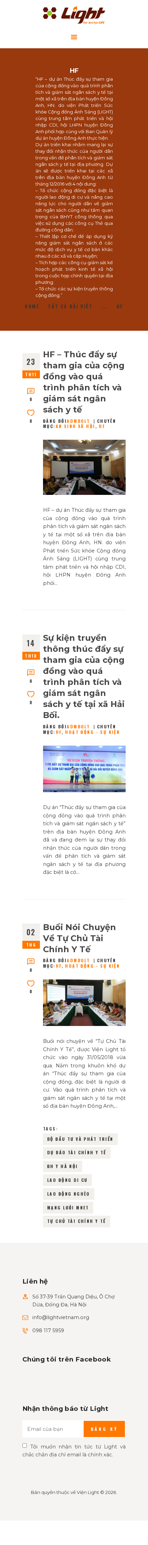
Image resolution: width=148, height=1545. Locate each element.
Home (32, 306)
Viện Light (88, 1492)
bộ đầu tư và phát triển (80, 1139)
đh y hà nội (62, 1166)
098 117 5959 (48, 1330)
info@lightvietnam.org (60, 1317)
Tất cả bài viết (70, 306)
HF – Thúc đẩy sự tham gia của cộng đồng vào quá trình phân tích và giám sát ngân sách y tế (84, 382)
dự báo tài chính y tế (76, 1152)
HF (102, 426)
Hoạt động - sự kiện (92, 732)
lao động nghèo (68, 1194)
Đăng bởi (66, 421)
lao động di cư (67, 1180)
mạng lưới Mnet (68, 1207)
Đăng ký (104, 1429)
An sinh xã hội (75, 426)
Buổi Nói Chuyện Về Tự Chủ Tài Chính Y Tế (79, 938)
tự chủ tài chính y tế (76, 1221)
